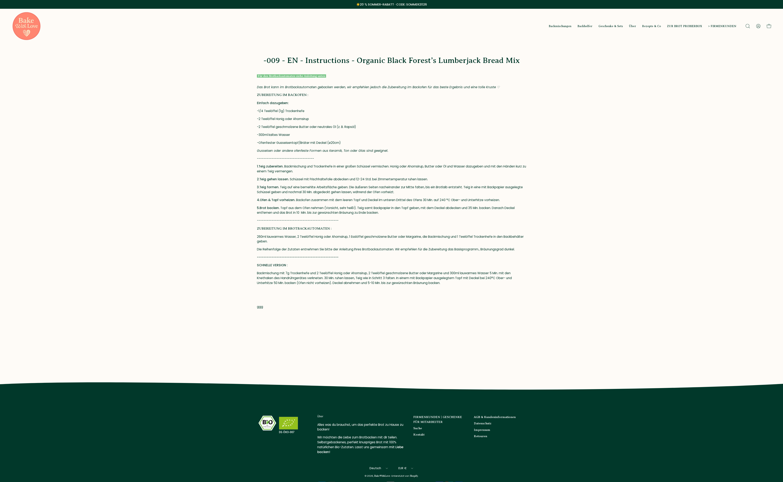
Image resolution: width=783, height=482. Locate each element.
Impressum (482, 429)
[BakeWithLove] (26, 26)
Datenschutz (482, 423)
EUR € (402, 468)
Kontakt (419, 434)
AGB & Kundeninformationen (495, 417)
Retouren (480, 436)
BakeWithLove (382, 476)
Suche (417, 428)
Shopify (414, 476)
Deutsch (375, 468)
